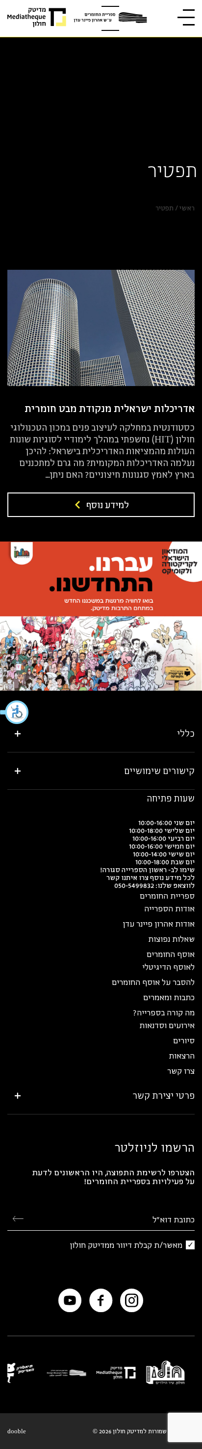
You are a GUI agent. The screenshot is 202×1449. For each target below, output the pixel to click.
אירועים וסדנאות (167, 1025)
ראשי (187, 208)
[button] (14, 712)
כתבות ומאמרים (169, 997)
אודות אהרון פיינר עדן (159, 923)
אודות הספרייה (169, 908)
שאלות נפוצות (171, 938)
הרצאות (182, 1055)
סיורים (184, 1040)
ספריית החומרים (167, 895)
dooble (16, 1431)
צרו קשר (181, 1070)
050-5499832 (134, 885)
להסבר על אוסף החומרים (153, 982)
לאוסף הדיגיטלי (168, 966)
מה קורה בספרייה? (164, 1012)
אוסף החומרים (171, 954)
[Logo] (110, 18)
